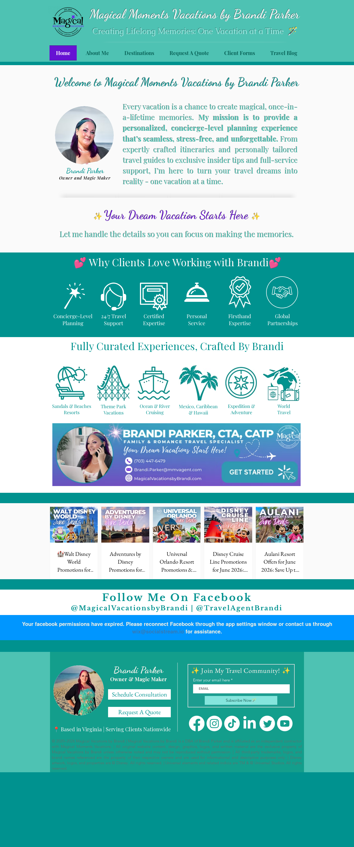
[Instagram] (214, 723)
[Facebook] (196, 723)
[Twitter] (267, 723)
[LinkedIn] (249, 723)
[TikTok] (232, 723)
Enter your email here (211, 680)
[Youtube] (285, 723)
